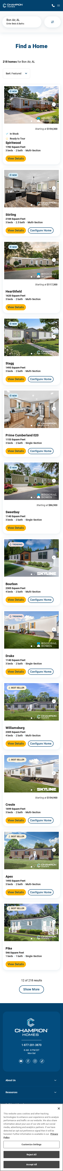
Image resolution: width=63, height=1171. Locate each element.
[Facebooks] (28, 1061)
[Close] (59, 1108)
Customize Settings (31, 1144)
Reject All (31, 1154)
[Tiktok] (42, 1061)
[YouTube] (21, 1061)
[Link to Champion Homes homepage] (13, 5)
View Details (16, 158)
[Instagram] (35, 1061)
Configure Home (40, 230)
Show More (31, 989)
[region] (31, 1137)
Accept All (31, 1164)
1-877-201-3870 (31, 1045)
